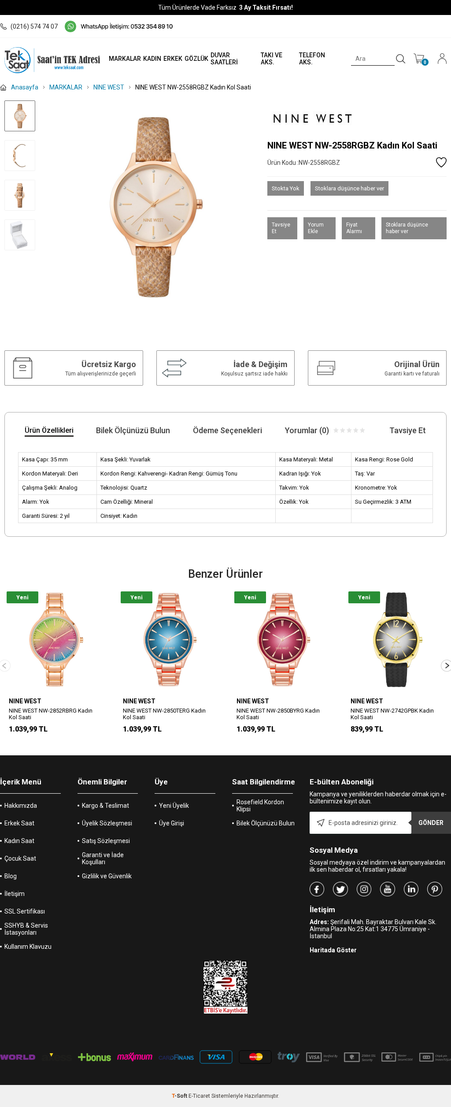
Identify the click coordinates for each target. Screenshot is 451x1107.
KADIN (152, 58)
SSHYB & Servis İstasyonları (26, 929)
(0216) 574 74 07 (34, 26)
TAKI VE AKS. (271, 59)
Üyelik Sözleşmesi (107, 823)
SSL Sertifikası (24, 911)
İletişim (14, 893)
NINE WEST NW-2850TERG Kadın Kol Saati (164, 714)
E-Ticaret (199, 1096)
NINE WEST (25, 701)
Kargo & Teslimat (105, 805)
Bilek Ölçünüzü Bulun (266, 823)
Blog (10, 876)
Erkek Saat (19, 823)
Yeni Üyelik (174, 805)
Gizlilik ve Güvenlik (107, 876)
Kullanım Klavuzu (28, 946)
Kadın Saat (19, 840)
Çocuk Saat (20, 858)
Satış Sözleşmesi (106, 840)
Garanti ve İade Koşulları (103, 858)
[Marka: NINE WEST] (357, 117)
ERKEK (172, 58)
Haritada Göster (333, 950)
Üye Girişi (171, 823)
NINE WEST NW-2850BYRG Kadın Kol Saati (278, 714)
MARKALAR (125, 58)
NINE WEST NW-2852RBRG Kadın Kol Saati (50, 714)
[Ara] (401, 59)
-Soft (180, 1096)
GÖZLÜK (196, 58)
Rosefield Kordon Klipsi (260, 806)
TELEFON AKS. (312, 59)
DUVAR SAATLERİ (224, 59)
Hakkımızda (20, 805)
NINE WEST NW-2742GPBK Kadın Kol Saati (392, 714)
